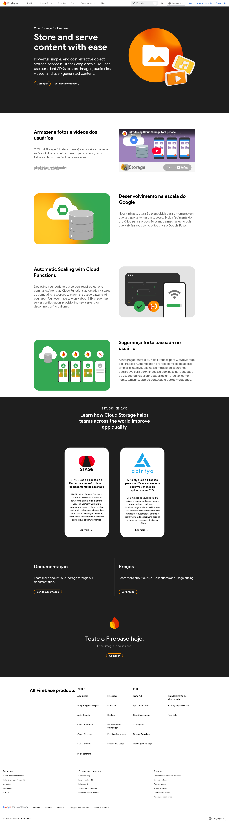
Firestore (111, 705)
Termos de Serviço (11, 818)
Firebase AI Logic (115, 743)
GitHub (6, 792)
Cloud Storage (84, 734)
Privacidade (26, 818)
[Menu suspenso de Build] (35, 3)
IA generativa (84, 754)
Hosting (111, 715)
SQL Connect (84, 743)
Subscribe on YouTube (87, 788)
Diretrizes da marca (162, 792)
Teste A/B (137, 696)
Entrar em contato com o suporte (167, 775)
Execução (44, 3)
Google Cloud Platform (79, 807)
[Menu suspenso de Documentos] (95, 3)
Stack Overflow (160, 780)
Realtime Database (116, 734)
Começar (42, 83)
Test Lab (172, 715)
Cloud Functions (85, 724)
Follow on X (83, 784)
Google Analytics (141, 734)
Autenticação (84, 715)
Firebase (60, 807)
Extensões (112, 696)
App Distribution (141, 705)
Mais (103, 3)
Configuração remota (178, 705)
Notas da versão (160, 788)
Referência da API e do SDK (14, 780)
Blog (191, 3)
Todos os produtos (101, 807)
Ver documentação (67, 83)
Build (29, 3)
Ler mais (86, 530)
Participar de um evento (88, 792)
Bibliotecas (7, 788)
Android (36, 807)
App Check (82, 696)
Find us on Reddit (85, 780)
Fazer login (221, 3)
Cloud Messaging (141, 715)
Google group (160, 784)
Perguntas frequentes (163, 797)
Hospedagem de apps (88, 705)
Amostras (7, 784)
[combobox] (144, 3)
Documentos (86, 3)
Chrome (48, 807)
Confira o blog (84, 775)
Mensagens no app (142, 743)
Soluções (62, 3)
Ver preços (128, 591)
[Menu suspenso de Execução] (52, 3)
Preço (73, 3)
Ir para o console (204, 3)
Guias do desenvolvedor (13, 775)
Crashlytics (138, 724)
